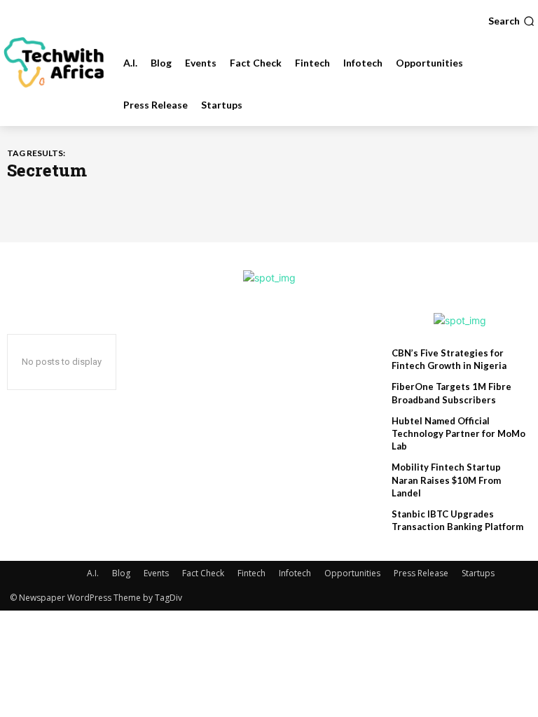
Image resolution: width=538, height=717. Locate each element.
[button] (511, 21)
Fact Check (203, 573)
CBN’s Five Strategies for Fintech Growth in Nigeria (449, 359)
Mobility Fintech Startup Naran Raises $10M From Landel (446, 479)
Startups (478, 573)
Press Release (421, 573)
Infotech (295, 573)
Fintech (251, 573)
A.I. (93, 573)
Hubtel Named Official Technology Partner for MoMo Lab (458, 433)
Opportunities (352, 573)
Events (156, 573)
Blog (121, 573)
